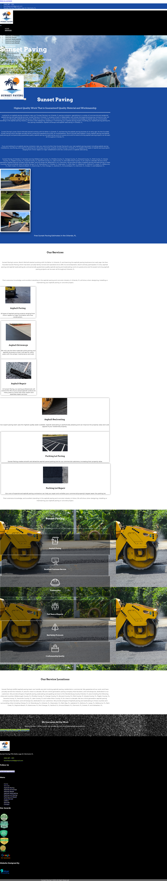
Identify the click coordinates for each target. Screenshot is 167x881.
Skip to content (6, 1)
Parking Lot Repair (12, 43)
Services (8, 30)
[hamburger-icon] (1, 25)
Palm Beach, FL (11, 62)
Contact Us (9, 73)
